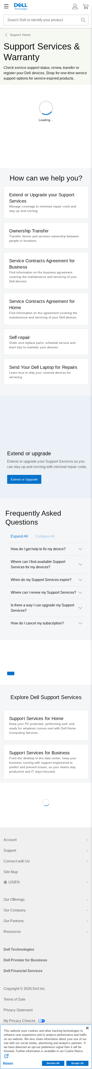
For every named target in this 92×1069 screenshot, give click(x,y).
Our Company (15, 910)
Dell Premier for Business (25, 960)
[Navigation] (6, 6)
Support (10, 850)
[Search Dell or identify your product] (83, 20)
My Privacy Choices (20, 1021)
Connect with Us (17, 861)
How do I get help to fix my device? (38, 549)
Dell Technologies (19, 949)
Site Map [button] (11, 872)
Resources (12, 932)
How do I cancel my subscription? (37, 623)
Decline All (53, 1063)
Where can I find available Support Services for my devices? (38, 564)
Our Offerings (14, 899)
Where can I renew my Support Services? (43, 592)
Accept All (77, 1063)
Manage (8, 1063)
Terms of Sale (14, 999)
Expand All (19, 536)
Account (10, 840)
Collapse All (44, 536)
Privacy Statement (18, 1010)
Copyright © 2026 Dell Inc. (25, 989)
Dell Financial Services (23, 971)
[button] (75, 6)
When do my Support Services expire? (41, 580)
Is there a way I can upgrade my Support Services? (42, 607)
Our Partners (14, 921)
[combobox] (46, 20)
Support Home (20, 35)
